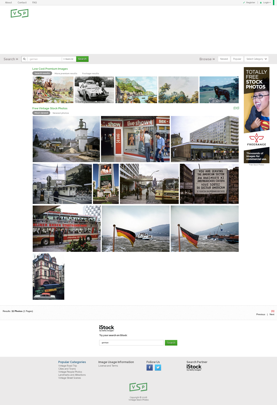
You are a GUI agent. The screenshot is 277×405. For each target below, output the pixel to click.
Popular (237, 59)
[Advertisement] (149, 29)
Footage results (90, 73)
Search (9, 59)
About (9, 2)
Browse (205, 59)
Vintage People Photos (70, 372)
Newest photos (61, 113)
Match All (69, 59)
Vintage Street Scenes (69, 378)
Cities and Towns (67, 369)
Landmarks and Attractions (72, 375)
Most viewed (41, 113)
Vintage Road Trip (67, 365)
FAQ (35, 2)
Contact (23, 2)
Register (250, 2)
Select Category (255, 59)
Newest (224, 59)
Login (266, 2)
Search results (42, 73)
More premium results (66, 73)
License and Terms (108, 365)
